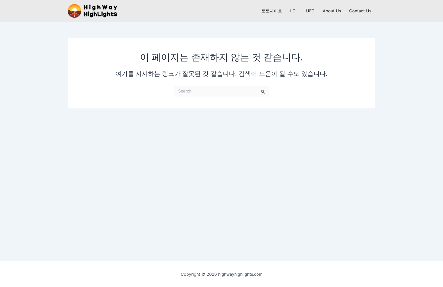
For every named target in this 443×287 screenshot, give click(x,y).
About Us (332, 10)
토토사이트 (271, 10)
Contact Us (360, 10)
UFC (310, 10)
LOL (294, 10)
